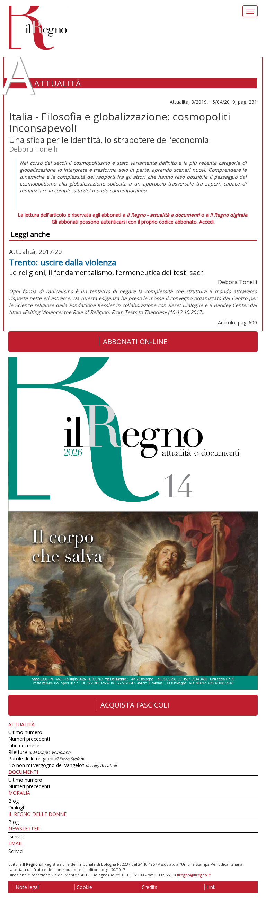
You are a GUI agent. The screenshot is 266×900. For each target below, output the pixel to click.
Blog (13, 801)
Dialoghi (17, 807)
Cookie (84, 887)
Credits (149, 887)
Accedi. (207, 221)
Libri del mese (23, 745)
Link (210, 887)
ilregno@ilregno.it (194, 875)
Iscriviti (16, 836)
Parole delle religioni (46, 758)
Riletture (39, 752)
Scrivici (15, 851)
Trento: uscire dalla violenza (62, 262)
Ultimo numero (25, 732)
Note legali (28, 887)
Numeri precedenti (29, 739)
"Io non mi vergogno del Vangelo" (62, 765)
